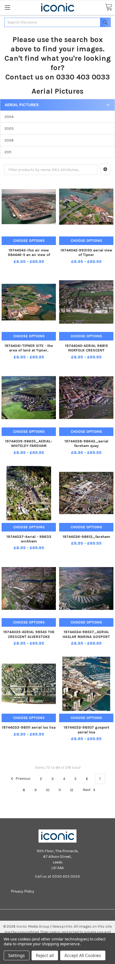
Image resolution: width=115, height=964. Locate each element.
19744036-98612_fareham (86, 536)
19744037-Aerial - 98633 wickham (28, 539)
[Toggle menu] (7, 7)
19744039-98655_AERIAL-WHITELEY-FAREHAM (28, 443)
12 (71, 790)
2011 (8, 152)
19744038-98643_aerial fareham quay (86, 443)
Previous (22, 778)
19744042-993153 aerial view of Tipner (86, 252)
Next (87, 790)
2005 (9, 128)
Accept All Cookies (82, 955)
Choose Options (29, 240)
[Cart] (108, 7)
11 (60, 790)
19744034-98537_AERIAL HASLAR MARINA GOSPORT (86, 634)
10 (47, 790)
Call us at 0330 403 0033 (57, 876)
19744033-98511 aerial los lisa (29, 727)
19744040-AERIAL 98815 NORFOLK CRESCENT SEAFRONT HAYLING (86, 350)
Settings (16, 955)
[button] (105, 169)
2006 (9, 140)
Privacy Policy (22, 891)
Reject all (45, 955)
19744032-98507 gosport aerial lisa (86, 730)
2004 (9, 116)
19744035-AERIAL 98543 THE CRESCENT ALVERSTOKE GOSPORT (29, 637)
